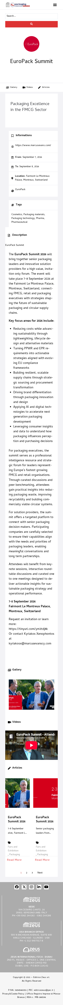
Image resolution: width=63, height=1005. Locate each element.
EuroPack (20, 190)
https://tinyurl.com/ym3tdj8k (28, 629)
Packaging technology (23, 218)
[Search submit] (31, 24)
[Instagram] (31, 887)
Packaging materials (33, 215)
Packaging (14, 855)
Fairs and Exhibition (13, 849)
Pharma (40, 218)
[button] (55, 4)
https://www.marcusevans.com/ (33, 146)
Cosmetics (16, 215)
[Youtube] (46, 887)
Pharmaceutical (19, 222)
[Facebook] (16, 887)
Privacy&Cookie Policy (13, 994)
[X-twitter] (24, 887)
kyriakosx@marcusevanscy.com (30, 643)
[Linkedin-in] (39, 887)
